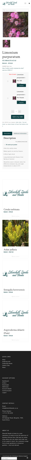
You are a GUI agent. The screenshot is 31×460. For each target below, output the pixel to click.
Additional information (20, 133)
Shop (3, 359)
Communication (7, 390)
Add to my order (17, 117)
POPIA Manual (15, 456)
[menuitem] (25, 3)
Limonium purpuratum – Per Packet (21, 94)
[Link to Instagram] (27, 458)
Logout (4, 392)
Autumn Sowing (11, 124)
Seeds (17, 122)
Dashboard (5, 381)
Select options (16, 216)
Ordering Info (6, 361)
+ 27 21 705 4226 (7, 413)
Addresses (5, 386)
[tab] (7, 133)
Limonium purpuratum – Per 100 (21, 77)
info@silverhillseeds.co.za (10, 408)
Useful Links (6, 365)
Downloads (5, 385)
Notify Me (21, 85)
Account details (6, 388)
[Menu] (25, 3)
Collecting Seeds (7, 363)
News (4, 367)
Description (7, 133)
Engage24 (25, 456)
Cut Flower (17, 124)
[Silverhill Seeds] (12, 3)
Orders (4, 383)
